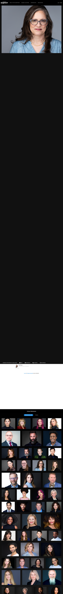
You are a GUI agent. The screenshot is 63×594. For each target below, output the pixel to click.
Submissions (28, 362)
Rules (21, 362)
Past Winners (43, 362)
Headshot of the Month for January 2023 (10, 362)
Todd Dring (20, 365)
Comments (35, 362)
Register (61, 2)
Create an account (30, 373)
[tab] (28, 415)
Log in (58, 2)
